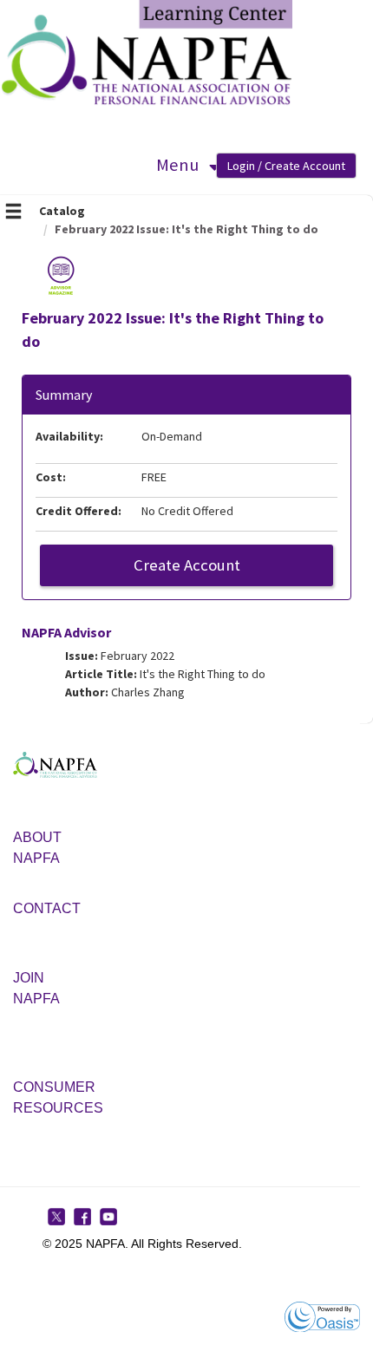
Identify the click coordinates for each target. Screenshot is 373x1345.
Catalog (62, 211)
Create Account (187, 565)
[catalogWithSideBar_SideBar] (13, 213)
